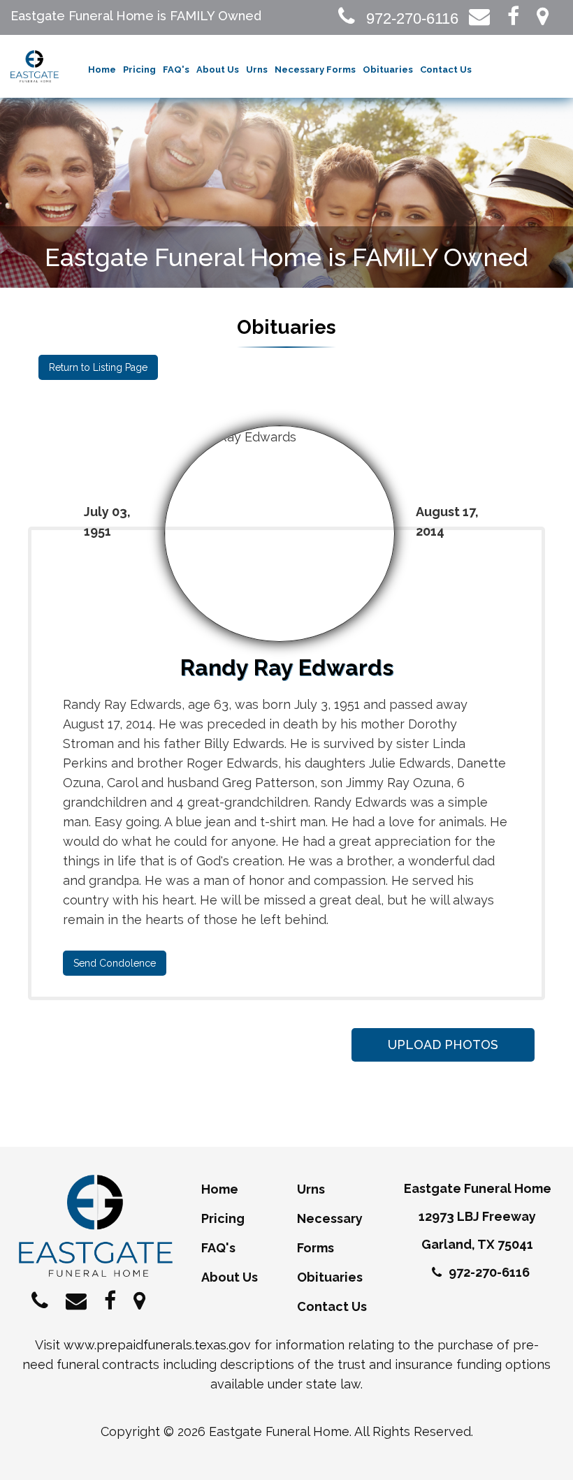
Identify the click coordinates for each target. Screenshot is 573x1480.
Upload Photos (443, 1044)
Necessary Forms (315, 69)
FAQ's (176, 69)
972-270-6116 (410, 18)
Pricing (139, 69)
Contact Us (446, 69)
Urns (257, 69)
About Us (217, 69)
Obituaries (388, 69)
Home (102, 69)
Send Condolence (114, 963)
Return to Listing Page (98, 367)
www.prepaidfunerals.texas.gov (157, 1345)
